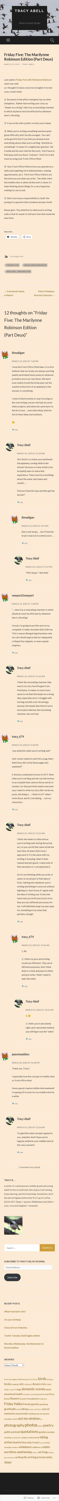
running (7, 1437)
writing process (37, 1457)
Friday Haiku (13, 1404)
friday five (13, 265)
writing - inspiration (19, 271)
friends (27, 1404)
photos (31, 1424)
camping (15, 1384)
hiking (24, 1409)
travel (35, 1442)
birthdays (50, 1379)
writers (35, 1452)
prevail (16, 1431)
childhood (28, 1384)
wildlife (46, 1447)
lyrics (40, 1409)
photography (14, 1425)
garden (35, 1404)
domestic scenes (33, 1389)
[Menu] (8, 40)
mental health (22, 1413)
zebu (49, 1457)
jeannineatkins (20, 1054)
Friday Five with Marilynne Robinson (34, 79)
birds (42, 1379)
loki (35, 1409)
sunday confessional (30, 1437)
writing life (21, 1457)
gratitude (10, 1409)
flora (51, 1394)
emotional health (13, 1394)
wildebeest (25, 1447)
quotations (29, 1431)
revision (51, 1432)
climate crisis (39, 1384)
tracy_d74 (18, 736)
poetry (48, 1425)
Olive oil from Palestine (15, 1327)
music (15, 1419)
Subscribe (12, 1277)
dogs (18, 1389)
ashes (20, 1379)
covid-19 (12, 1389)
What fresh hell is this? (15, 1311)
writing (43, 1452)
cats (21, 1384)
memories (9, 1413)
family (33, 1394)
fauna (38, 1394)
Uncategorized (16, 256)
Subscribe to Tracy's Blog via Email (24, 1261)
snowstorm (15, 1438)
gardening (44, 1404)
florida (7, 1399)
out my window (29, 1418)
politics (8, 1431)
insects (31, 1409)
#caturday (8, 1379)
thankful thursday (22, 1442)
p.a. (41, 1419)
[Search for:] (29, 1247)
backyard (26, 1379)
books (7, 1384)
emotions (27, 1394)
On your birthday (12, 1319)
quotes (42, 1431)
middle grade (33, 1414)
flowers (14, 1398)
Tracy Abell (29, 11)
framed (23, 1399)
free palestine (32, 1398)
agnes (14, 1379)
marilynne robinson (35, 265)
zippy (8, 1462)
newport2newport (23, 595)
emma (48, 1389)
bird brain (34, 1379)
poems (40, 1426)
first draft (45, 1394)
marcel (45, 1409)
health (18, 1409)
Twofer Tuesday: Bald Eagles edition (22, 1335)
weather (15, 1447)
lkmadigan (18, 352)
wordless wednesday (18, 1452)
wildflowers (37, 1447)
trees (41, 1443)
